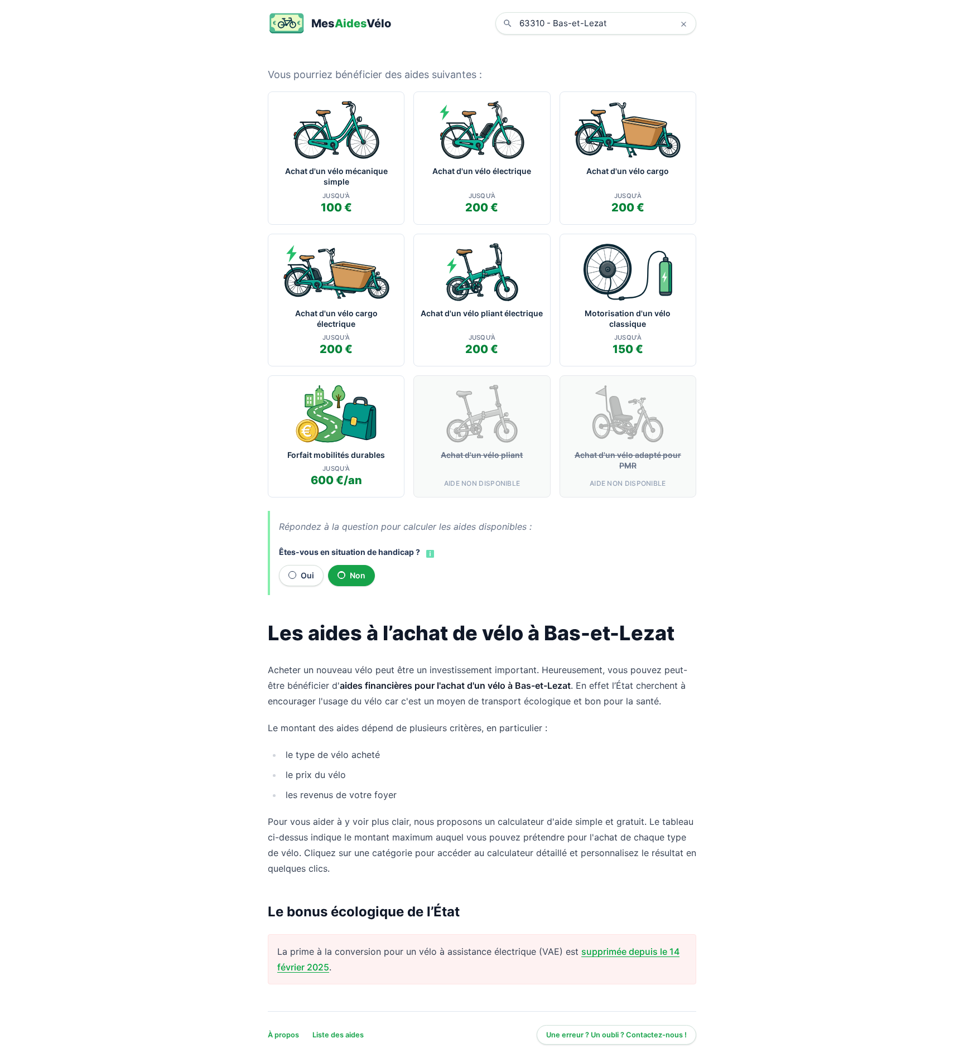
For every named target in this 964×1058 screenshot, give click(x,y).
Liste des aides (338, 1035)
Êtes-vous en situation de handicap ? (349, 552)
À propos (283, 1035)
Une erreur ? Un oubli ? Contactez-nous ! (616, 1035)
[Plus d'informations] (429, 552)
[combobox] (604, 23)
